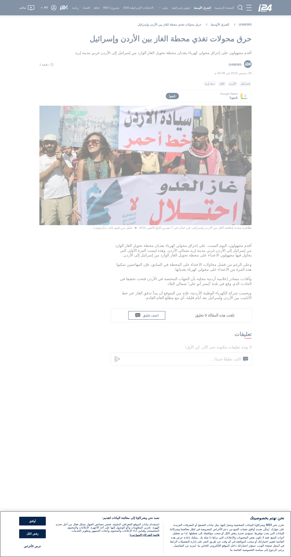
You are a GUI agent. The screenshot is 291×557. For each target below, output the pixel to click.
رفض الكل (32, 533)
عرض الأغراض (32, 546)
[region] (145, 534)
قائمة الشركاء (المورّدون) (144, 535)
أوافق (32, 521)
